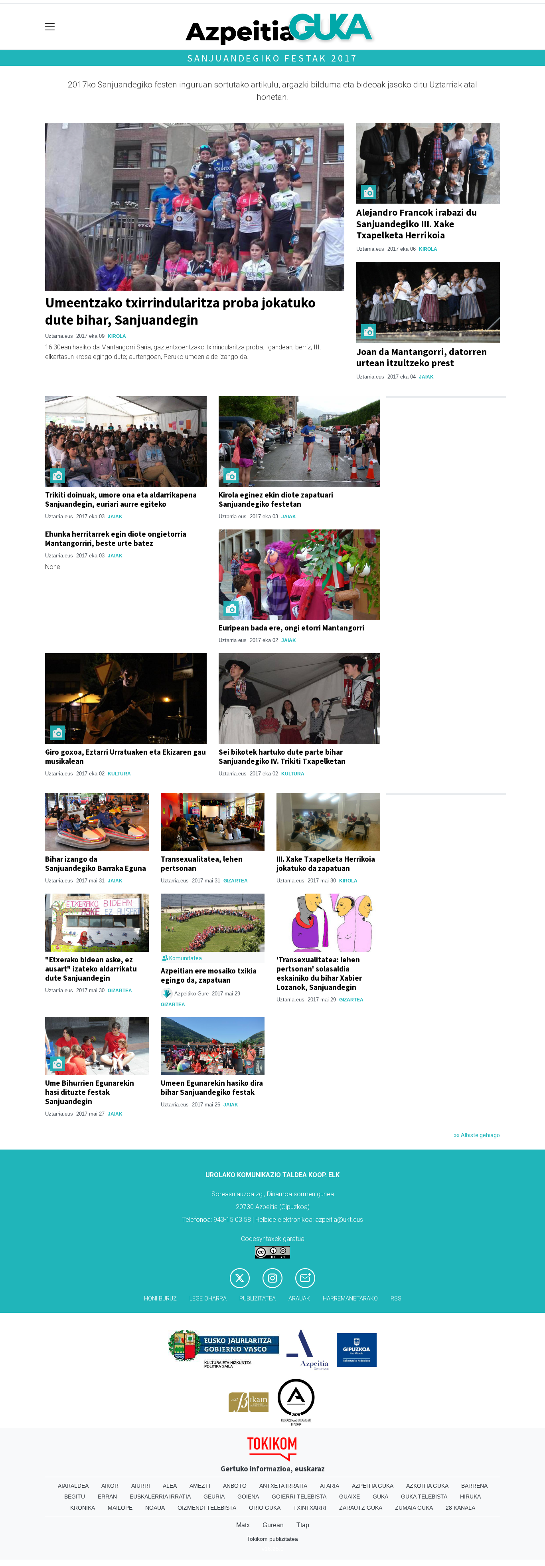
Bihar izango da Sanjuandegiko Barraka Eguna (95, 863)
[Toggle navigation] (50, 27)
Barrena (474, 1486)
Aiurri (140, 1486)
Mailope (120, 1508)
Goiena (248, 1496)
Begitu (74, 1496)
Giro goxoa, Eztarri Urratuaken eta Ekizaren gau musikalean (125, 756)
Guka (380, 1496)
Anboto (235, 1486)
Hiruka (470, 1496)
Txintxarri (309, 1508)
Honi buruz (160, 1298)
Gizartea (235, 881)
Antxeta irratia (283, 1486)
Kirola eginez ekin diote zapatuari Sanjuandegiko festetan (276, 499)
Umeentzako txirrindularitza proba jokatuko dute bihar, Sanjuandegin (180, 310)
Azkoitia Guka (427, 1486)
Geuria (214, 1496)
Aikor (109, 1486)
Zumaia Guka (414, 1508)
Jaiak (426, 377)
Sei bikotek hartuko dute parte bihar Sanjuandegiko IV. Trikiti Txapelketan (282, 756)
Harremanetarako (350, 1298)
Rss (396, 1298)
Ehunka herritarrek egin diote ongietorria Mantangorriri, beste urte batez (115, 538)
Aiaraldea (73, 1486)
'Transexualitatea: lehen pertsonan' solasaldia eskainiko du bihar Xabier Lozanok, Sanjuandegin (319, 973)
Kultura (119, 774)
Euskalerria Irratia (160, 1496)
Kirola (117, 336)
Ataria (329, 1486)
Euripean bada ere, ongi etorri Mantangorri (291, 627)
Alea (170, 1486)
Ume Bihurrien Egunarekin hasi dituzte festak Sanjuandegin (89, 1092)
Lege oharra (208, 1298)
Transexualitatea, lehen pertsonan (202, 863)
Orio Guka (264, 1508)
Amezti (200, 1486)
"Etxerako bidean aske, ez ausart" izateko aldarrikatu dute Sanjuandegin (91, 969)
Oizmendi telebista (207, 1508)
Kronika (82, 1508)
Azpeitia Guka (372, 1486)
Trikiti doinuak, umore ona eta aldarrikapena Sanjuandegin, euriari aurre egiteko (121, 499)
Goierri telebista (299, 1496)
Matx (243, 1525)
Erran (107, 1496)
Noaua (155, 1508)
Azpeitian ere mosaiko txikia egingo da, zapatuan (209, 975)
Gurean (273, 1525)
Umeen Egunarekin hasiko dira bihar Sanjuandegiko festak (212, 1087)
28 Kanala (460, 1508)
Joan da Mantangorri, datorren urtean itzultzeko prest (421, 357)
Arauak (299, 1298)
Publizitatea (257, 1298)
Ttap (302, 1525)
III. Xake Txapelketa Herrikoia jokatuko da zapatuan (325, 863)
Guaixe (349, 1496)
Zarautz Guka (360, 1508)
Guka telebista (424, 1496)
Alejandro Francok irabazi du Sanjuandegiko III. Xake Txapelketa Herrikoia (416, 224)
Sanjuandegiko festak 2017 (272, 58)
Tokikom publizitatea (272, 1539)
